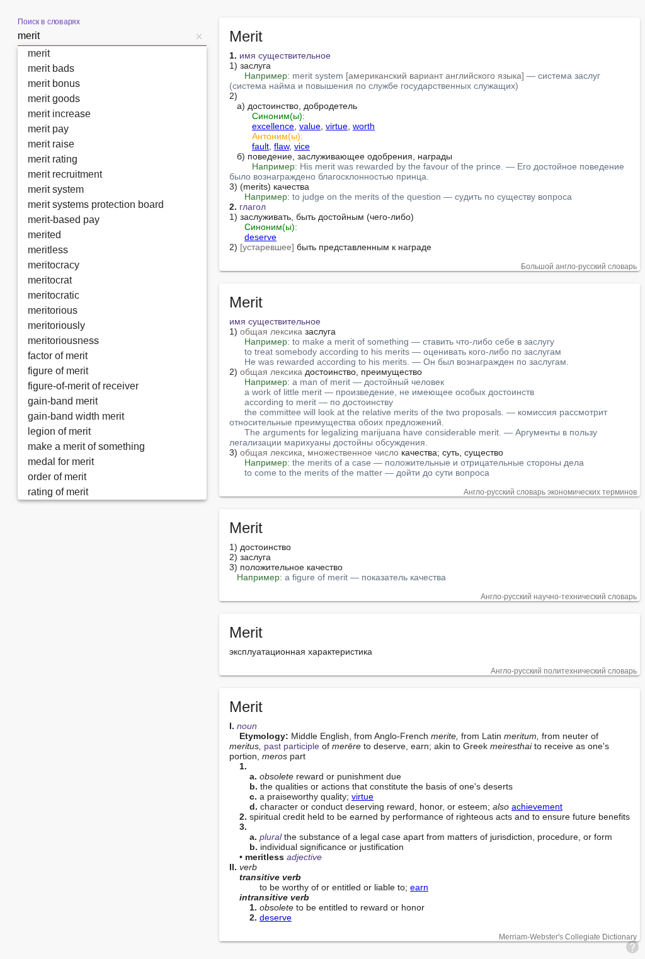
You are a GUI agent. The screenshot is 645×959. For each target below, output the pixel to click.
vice (302, 146)
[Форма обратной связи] (632, 946)
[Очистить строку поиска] (199, 35)
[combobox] (104, 36)
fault (260, 146)
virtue (337, 126)
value (310, 126)
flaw (281, 146)
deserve (260, 237)
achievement (536, 806)
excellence (273, 126)
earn (419, 887)
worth (364, 126)
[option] (112, 53)
